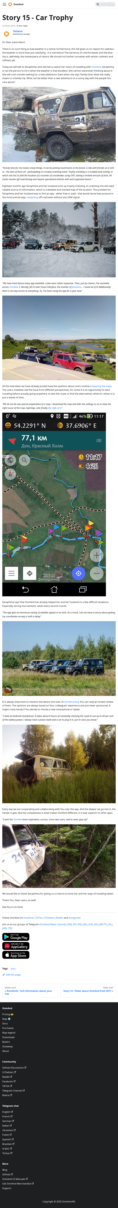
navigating (32, 197)
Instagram (74, 917)
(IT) (74, 924)
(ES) (96, 924)
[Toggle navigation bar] (4, 4)
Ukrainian (7, 1130)
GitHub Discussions (13, 1067)
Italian (5, 1125)
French (6, 1116)
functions (76, 287)
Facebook (28, 917)
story (13, 968)
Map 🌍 (6, 1018)
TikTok (38, 917)
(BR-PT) (103, 924)
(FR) (80, 924)
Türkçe (6, 1153)
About (5, 1051)
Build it (6, 1041)
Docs (5, 1023)
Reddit (59, 917)
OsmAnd (96, 66)
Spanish (6, 1139)
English (6, 1111)
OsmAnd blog (71, 701)
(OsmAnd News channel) (52, 924)
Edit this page (13, 974)
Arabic (5, 1148)
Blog (4, 1169)
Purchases (8, 1028)
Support (6, 1188)
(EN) (69, 924)
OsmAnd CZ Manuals (13, 1179)
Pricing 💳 (7, 1014)
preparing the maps (101, 386)
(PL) (110, 924)
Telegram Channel (12, 1090)
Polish (5, 1134)
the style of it (54, 408)
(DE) (85, 924)
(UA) (90, 924)
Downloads (8, 1037)
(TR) (10, 928)
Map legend (8, 1032)
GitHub (6, 1174)
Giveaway (7, 1046)
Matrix (5, 1095)
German (6, 1121)
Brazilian (7, 1144)
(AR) (4, 928)
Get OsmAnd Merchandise (16, 1183)
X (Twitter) (48, 917)
